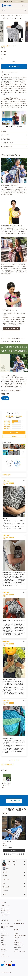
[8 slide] (19, 854)
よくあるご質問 (4, 908)
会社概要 (16, 933)
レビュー (16, 949)
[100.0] (17, 463)
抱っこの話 (3, 949)
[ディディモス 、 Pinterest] (21, 923)
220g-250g (7, 15)
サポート (3, 952)
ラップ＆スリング (5, 933)
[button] (4, 46)
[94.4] (9, 463)
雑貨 (2, 938)
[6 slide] (15, 854)
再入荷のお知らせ (14, 66)
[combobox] (14, 10)
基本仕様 (3, 131)
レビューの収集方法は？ (7, 764)
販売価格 (3, 51)
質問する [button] (14, 436)
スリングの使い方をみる (11, 329)
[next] (25, 834)
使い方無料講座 (5, 139)
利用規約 (16, 940)
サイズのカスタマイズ (7, 143)
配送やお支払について (19, 945)
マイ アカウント (5, 915)
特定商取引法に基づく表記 (20, 935)
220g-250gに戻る (15, 801)
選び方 (2, 940)
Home (2, 15)
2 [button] (12, 760)
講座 (2, 947)
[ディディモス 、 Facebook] (16, 923)
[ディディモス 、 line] (23, 924)
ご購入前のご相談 (5, 910)
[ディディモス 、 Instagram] (14, 923)
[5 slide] (13, 854)
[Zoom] (22, 39)
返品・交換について (18, 942)
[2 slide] (6, 854)
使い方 (2, 942)
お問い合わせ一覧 (5, 905)
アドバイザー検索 (5, 913)
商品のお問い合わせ (6, 147)
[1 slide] (4, 854)
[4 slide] (10, 854)
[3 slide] (8, 854)
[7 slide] (17, 854)
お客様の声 (3, 945)
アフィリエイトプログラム (20, 952)
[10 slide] (23, 854)
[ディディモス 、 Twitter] (19, 923)
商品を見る (13, 850)
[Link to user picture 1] (14, 501)
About (2, 954)
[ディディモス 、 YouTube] (18, 923)
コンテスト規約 (17, 947)
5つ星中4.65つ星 (18, 416)
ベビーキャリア (4, 935)
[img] (6, 481)
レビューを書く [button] (14, 432)
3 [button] (14, 760)
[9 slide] (21, 854)
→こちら (21, 1)
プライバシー (17, 938)
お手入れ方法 (4, 135)
